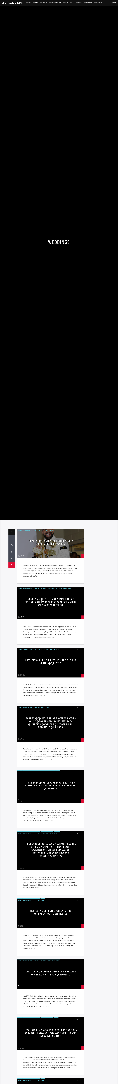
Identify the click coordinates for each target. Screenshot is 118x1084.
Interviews (44, 592)
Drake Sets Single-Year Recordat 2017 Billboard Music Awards (51, 604)
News (51, 592)
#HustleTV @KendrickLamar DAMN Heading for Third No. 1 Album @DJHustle (51, 1034)
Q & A (73, 3)
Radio (36, 3)
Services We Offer (56, 3)
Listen (114, 3)
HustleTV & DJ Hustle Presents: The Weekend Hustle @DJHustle (51, 723)
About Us (44, 3)
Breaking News (27, 592)
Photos (70, 650)
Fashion (36, 650)
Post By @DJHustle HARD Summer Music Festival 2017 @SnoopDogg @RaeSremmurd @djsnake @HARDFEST (50, 664)
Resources (89, 3)
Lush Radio (21, 617)
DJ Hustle (20, 861)
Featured (37, 592)
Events (80, 3)
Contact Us (99, 3)
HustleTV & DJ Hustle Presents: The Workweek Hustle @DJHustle (50, 974)
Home (29, 3)
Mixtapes (59, 650)
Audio (20, 592)
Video (66, 3)
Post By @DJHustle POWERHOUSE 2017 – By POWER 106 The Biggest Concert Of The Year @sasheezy (50, 847)
